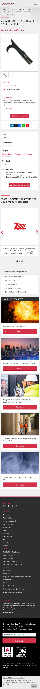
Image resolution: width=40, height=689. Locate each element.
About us (6, 574)
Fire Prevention (8, 558)
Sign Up (19, 640)
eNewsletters (7, 580)
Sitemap (6, 583)
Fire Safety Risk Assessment (12, 564)
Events (5, 539)
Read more (9, 108)
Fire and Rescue (8, 518)
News (5, 530)
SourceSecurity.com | (22, 674)
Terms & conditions (10, 586)
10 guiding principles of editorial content (17, 577)
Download (20, 331)
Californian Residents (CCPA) (13, 592)
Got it (34, 686)
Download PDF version (21, 185)
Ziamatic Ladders (11, 284)
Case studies (7, 536)
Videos (5, 546)
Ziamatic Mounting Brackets (14, 277)
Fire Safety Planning (10, 561)
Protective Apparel (9, 521)
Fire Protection (8, 524)
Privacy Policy (21, 680)
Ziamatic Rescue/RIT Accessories (16, 292)
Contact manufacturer (19, 116)
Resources (6, 542)
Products (6, 515)
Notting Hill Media (15, 665)
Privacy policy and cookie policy (14, 589)
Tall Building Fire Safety (11, 552)
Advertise (6, 571)
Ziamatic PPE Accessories (13, 288)
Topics (5, 549)
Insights (6, 533)
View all (19, 261)
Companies (7, 527)
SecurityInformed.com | (9, 674)
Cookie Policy (7, 684)
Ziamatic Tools (10, 280)
